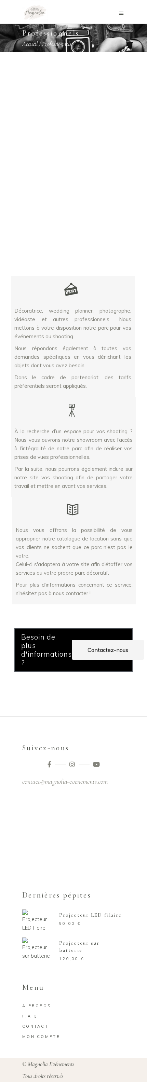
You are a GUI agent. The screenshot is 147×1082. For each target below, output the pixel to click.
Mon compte (41, 1036)
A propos (36, 1005)
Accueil (30, 43)
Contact (35, 1026)
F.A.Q (30, 1016)
